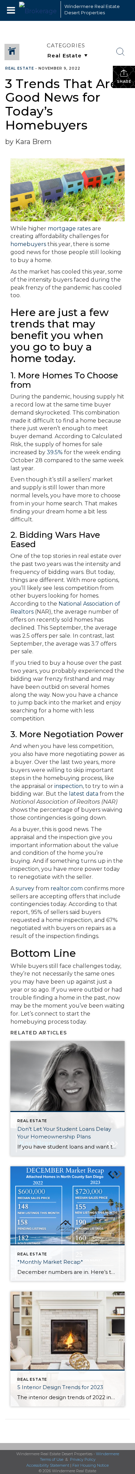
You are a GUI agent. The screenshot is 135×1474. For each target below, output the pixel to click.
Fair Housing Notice (90, 1465)
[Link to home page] (38, 9)
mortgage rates (69, 228)
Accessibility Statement (47, 1465)
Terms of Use (51, 1459)
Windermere (107, 1453)
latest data (83, 793)
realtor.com (67, 888)
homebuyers (28, 244)
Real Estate (19, 68)
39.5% (55, 452)
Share (124, 81)
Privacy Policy (83, 1459)
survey (25, 888)
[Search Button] (120, 51)
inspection (68, 786)
